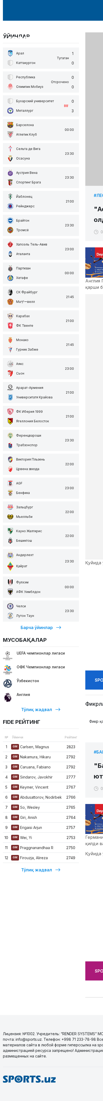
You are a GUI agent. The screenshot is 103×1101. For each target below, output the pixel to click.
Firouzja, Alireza (30, 857)
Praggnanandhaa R (33, 847)
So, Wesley (26, 807)
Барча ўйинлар (37, 627)
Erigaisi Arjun (27, 827)
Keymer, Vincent (30, 787)
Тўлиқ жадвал (36, 709)
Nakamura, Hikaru (32, 757)
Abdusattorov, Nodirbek (37, 797)
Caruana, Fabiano (32, 767)
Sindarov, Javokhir (33, 777)
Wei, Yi (22, 837)
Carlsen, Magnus (31, 747)
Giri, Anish (25, 817)
